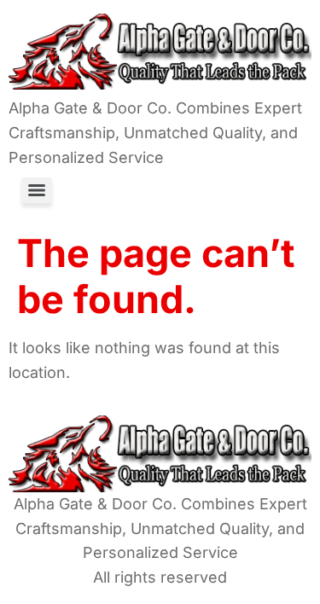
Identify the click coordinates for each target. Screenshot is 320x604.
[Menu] (36, 190)
